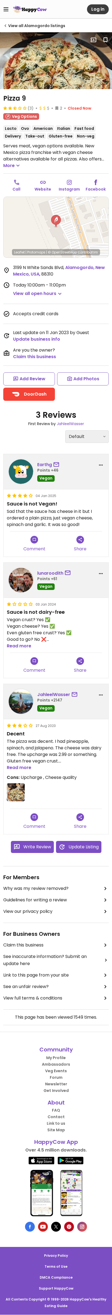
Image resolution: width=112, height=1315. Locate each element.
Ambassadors (56, 1064)
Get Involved (56, 1090)
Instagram (69, 189)
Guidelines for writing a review (35, 900)
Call (16, 189)
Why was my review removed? (36, 888)
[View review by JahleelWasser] (21, 701)
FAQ (56, 1110)
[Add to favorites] (105, 40)
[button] (56, 221)
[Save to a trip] (93, 40)
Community (56, 1049)
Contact (56, 1117)
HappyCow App (56, 1142)
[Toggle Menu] (6, 9)
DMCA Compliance (56, 1277)
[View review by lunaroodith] (21, 580)
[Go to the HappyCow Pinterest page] (69, 1227)
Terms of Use (56, 1266)
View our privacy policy (27, 911)
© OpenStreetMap (62, 252)
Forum (56, 1077)
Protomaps (36, 252)
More (9, 165)
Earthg (44, 464)
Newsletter (56, 1084)
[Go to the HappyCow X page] (56, 1227)
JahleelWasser (70, 423)
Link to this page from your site (36, 975)
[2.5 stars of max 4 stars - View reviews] (15, 108)
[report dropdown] (101, 465)
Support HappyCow (56, 1288)
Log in (97, 9)
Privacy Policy (56, 1255)
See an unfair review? (26, 986)
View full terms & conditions (32, 998)
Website (43, 189)
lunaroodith (50, 573)
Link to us (56, 1123)
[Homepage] (30, 9)
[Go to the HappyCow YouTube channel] (43, 1227)
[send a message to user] (57, 464)
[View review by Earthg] (21, 471)
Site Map (56, 1130)
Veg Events (56, 1071)
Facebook (96, 189)
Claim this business (34, 356)
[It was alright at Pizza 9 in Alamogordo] (56, 60)
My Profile (56, 1057)
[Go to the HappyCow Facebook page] (30, 1227)
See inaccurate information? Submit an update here (45, 960)
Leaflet (19, 252)
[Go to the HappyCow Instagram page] (82, 1227)
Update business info (36, 339)
